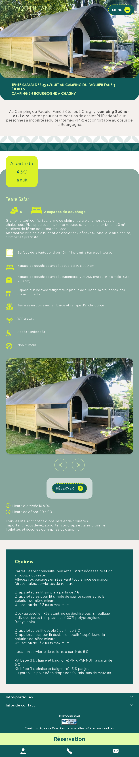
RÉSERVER (65, 488)
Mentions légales (37, 728)
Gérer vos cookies (100, 728)
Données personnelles (68, 728)
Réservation (69, 739)
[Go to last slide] (60, 465)
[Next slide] (78, 465)
